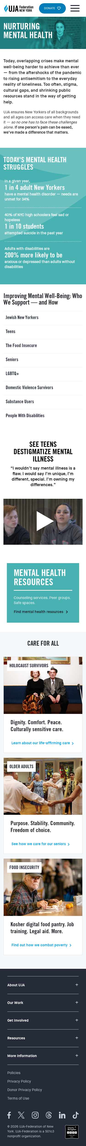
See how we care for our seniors (38, 844)
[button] (43, 318)
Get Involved (18, 1020)
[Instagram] (35, 1115)
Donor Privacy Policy (24, 1089)
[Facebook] (9, 1115)
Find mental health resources (41, 611)
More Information (22, 1055)
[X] (21, 1115)
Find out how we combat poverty (39, 945)
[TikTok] (76, 1115)
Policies (13, 1072)
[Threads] (49, 1115)
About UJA (16, 985)
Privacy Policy (19, 1081)
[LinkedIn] (62, 1115)
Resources (16, 1038)
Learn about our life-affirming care (40, 743)
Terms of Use (18, 1098)
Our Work (15, 1002)
